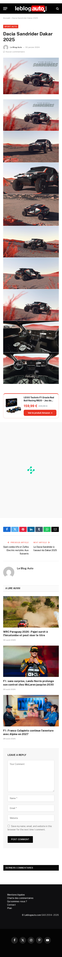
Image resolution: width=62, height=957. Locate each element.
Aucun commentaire (15, 52)
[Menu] (5, 8)
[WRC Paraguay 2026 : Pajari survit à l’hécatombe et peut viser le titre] (31, 612)
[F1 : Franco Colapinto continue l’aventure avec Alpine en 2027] (31, 710)
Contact (11, 905)
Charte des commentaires (20, 898)
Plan (9, 908)
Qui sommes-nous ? (17, 901)
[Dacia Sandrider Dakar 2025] (31, 76)
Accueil (6, 18)
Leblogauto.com (32, 915)
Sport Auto (10, 26)
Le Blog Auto (16, 47)
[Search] (57, 8)
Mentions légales (16, 894)
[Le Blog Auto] (31, 8)
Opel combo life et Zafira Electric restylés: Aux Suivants (16, 550)
